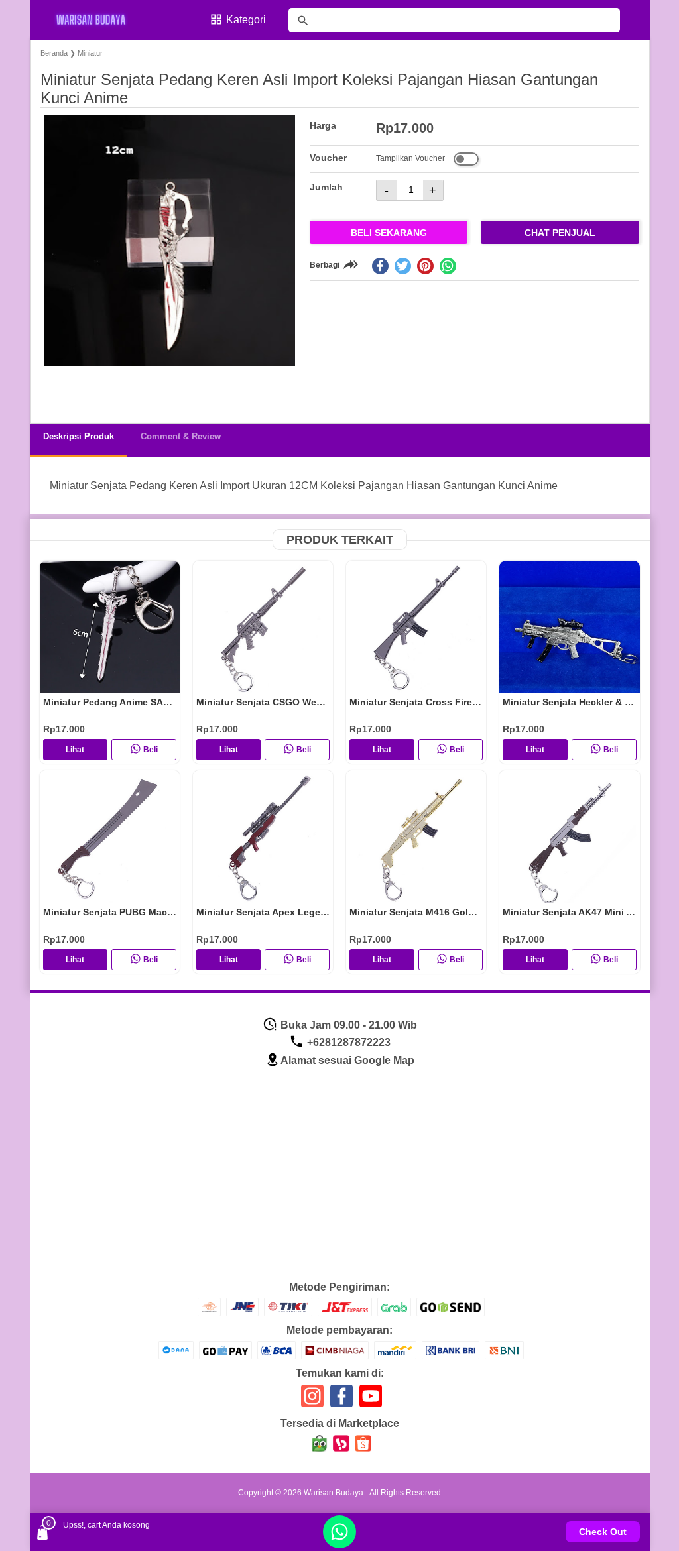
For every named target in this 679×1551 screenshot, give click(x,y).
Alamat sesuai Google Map (347, 1060)
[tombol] (303, 20)
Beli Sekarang (389, 232)
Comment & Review (181, 436)
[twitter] (403, 266)
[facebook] (380, 266)
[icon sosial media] (312, 1401)
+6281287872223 (347, 1042)
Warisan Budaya (333, 1492)
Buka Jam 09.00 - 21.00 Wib (347, 1025)
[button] (63, 388)
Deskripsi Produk (78, 436)
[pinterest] (425, 266)
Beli (150, 749)
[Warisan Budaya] (99, 20)
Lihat (75, 749)
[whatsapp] (448, 266)
